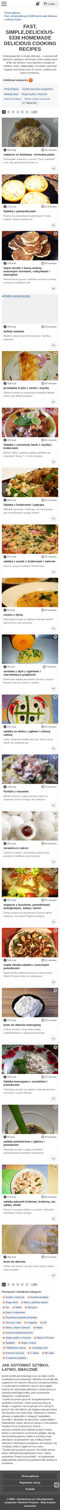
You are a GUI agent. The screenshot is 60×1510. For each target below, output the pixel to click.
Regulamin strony (30, 1482)
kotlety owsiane (14, 331)
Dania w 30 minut (45, 1338)
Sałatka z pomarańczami (20, 211)
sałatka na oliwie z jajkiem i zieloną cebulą (27, 733)
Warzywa (32, 1307)
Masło (39, 1327)
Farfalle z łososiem (16, 791)
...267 (34, 112)
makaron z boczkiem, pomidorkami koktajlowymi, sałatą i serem (27, 906)
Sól (44, 1323)
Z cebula (34, 1353)
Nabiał (18, 1307)
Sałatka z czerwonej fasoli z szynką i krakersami (28, 446)
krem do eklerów (15, 1261)
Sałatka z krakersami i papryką (24, 504)
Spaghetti (10, 1343)
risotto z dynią (13, 614)
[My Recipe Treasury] (38, 4)
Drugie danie (12, 1302)
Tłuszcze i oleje (13, 1323)
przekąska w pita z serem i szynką (26, 387)
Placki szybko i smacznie (37, 99)
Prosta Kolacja (11, 89)
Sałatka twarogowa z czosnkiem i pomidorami (26, 1083)
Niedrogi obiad (11, 94)
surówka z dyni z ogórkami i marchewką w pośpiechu (22, 673)
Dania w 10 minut (12, 99)
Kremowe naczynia (15, 1353)
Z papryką (32, 1323)
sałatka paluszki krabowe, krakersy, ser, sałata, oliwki (30, 1203)
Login (51, 3)
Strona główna (12, 12)
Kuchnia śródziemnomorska (19, 1333)
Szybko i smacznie (15, 1297)
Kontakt (30, 1489)
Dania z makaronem (15, 1312)
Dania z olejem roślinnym (18, 1327)
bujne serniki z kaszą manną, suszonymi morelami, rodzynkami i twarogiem (27, 271)
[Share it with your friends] (57, 1485)
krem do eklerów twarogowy (22, 1024)
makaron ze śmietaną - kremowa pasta (29, 154)
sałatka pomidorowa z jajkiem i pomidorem (24, 1143)
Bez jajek (49, 1353)
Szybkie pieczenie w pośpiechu (37, 89)
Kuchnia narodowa (39, 1297)
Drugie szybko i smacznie (34, 94)
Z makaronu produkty (16, 1358)
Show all (31, 103)
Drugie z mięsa (28, 1343)
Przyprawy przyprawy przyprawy (21, 1317)
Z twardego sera (39, 1348)
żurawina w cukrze (16, 848)
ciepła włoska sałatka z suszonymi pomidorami (26, 966)
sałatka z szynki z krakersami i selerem (29, 561)
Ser (7, 1307)
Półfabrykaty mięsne (16, 1348)
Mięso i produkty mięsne (36, 1302)
